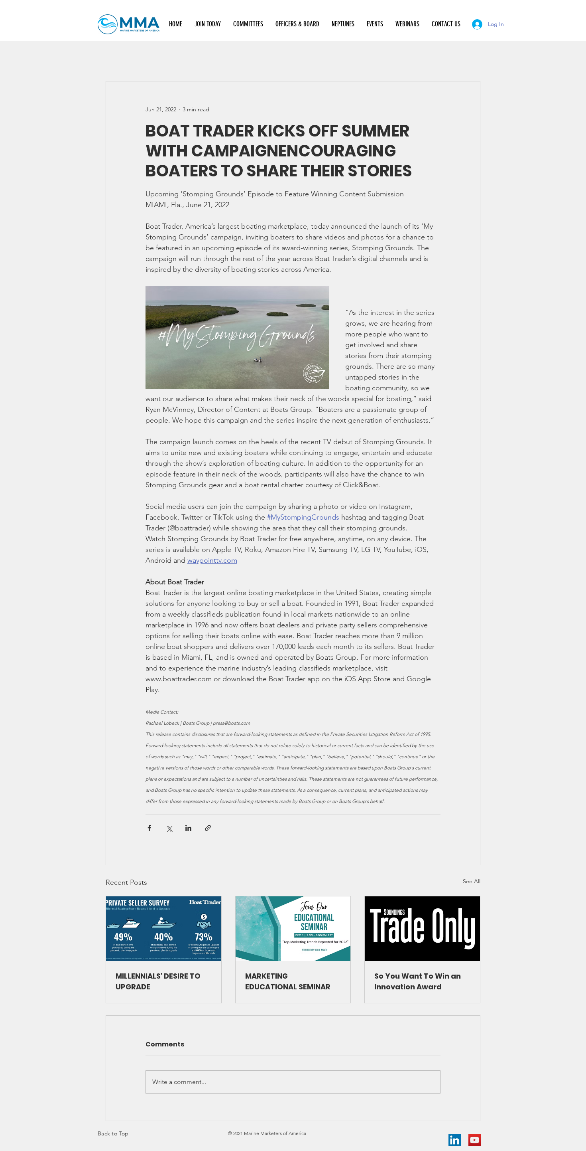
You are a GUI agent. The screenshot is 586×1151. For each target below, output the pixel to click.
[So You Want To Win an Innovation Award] (422, 928)
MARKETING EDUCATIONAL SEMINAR (287, 981)
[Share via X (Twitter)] (169, 828)
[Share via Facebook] (149, 828)
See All (471, 881)
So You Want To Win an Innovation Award (417, 981)
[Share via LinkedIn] (188, 828)
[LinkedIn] (454, 1140)
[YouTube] (474, 1140)
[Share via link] (208, 828)
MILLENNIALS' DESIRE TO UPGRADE (158, 981)
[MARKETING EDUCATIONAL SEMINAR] (293, 928)
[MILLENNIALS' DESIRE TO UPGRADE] (163, 928)
